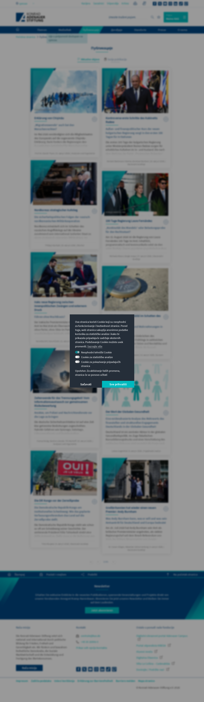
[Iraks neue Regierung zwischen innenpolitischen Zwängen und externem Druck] (65, 298)
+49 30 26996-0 (89, 642)
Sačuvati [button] (86, 384)
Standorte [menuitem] (140, 30)
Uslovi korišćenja (64, 681)
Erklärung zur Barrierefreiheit (95, 681)
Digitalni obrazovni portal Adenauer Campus (161, 636)
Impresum (22, 681)
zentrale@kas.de (90, 636)
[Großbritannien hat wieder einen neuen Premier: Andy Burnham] (136, 506)
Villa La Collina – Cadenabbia (153, 663)
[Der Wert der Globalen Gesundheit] (136, 408)
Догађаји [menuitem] (116, 30)
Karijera (86, 3)
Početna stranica (25, 37)
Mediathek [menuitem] (65, 30)
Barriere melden (125, 681)
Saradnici (98, 3)
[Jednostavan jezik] (135, 4)
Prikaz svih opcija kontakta (91, 647)
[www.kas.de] (30, 17)
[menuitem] (20, 30)
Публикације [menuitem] (91, 30)
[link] (98, 562)
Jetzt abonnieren (102, 610)
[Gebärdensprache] (144, 4)
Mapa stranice (146, 681)
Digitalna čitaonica (147, 657)
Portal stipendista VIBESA (151, 645)
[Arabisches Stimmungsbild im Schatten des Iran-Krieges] (136, 312)
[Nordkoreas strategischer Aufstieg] (65, 204)
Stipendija (113, 3)
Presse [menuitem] (162, 30)
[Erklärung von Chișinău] (65, 112)
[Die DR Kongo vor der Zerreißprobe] (65, 499)
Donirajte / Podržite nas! (150, 669)
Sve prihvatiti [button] (118, 384)
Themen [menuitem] (42, 30)
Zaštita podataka (41, 681)
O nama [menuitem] (182, 30)
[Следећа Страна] (113, 562)
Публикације (47, 37)
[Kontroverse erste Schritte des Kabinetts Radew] (136, 118)
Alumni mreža (144, 651)
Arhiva (125, 3)
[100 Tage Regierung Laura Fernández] (136, 217)
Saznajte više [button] (94, 346)
